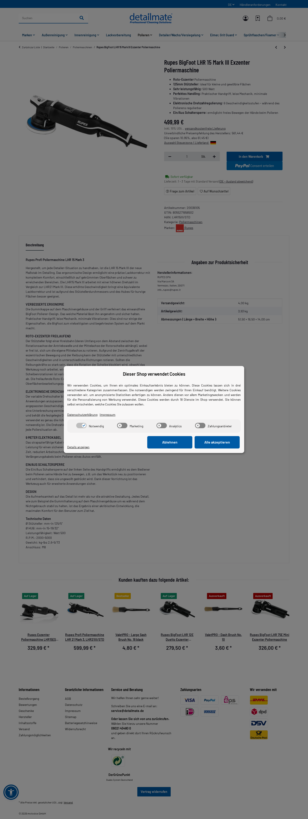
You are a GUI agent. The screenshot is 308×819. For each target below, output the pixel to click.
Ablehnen (169, 442)
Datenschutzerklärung (82, 414)
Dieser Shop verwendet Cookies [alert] (154, 374)
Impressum (107, 414)
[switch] (81, 425)
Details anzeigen (78, 447)
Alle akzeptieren (217, 442)
